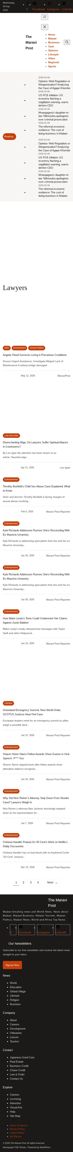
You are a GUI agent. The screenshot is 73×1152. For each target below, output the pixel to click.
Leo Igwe (65, 467)
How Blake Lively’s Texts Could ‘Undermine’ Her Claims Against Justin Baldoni (35, 620)
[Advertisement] (36, 242)
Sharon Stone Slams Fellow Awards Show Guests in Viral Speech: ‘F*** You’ (36, 756)
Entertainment (11, 479)
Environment (19, 348)
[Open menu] (44, 17)
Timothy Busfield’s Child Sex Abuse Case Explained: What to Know (36, 488)
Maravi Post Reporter (58, 511)
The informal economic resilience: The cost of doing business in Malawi (52, 130)
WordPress (45, 1147)
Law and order (11, 435)
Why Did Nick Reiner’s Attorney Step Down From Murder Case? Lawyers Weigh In (36, 800)
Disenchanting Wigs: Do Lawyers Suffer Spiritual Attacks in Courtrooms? (35, 444)
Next (52, 882)
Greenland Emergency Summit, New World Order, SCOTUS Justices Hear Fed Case (32, 712)
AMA (6, 348)
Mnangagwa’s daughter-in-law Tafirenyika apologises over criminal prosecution (53, 116)
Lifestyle (8, 703)
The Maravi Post (31, 42)
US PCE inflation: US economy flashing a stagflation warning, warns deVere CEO (53, 100)
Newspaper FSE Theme (14, 1147)
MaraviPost (64, 375)
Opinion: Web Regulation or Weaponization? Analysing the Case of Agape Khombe (54, 85)
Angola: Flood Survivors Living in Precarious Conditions (35, 354)
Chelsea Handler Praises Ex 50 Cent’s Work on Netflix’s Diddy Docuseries (35, 844)
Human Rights (37, 348)
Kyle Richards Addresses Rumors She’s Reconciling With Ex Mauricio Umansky (36, 532)
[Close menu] (44, 27)
